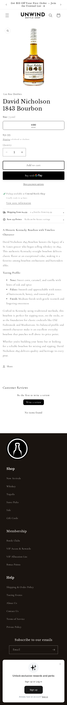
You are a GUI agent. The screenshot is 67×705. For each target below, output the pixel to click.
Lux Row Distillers (12, 94)
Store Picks (13, 502)
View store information (18, 202)
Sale (9, 510)
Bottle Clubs (13, 540)
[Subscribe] (54, 649)
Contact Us (13, 611)
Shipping (6, 139)
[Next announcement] (60, 4)
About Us (12, 603)
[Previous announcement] (6, 4)
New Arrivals (14, 478)
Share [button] (10, 366)
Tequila (11, 494)
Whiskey (11, 486)
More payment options (33, 184)
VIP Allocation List (17, 556)
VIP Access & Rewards (19, 548)
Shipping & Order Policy (20, 587)
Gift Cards (12, 518)
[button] (7, 15)
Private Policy (14, 627)
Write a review (33, 402)
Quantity (7, 145)
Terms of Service (16, 618)
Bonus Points (13, 564)
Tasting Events (14, 595)
